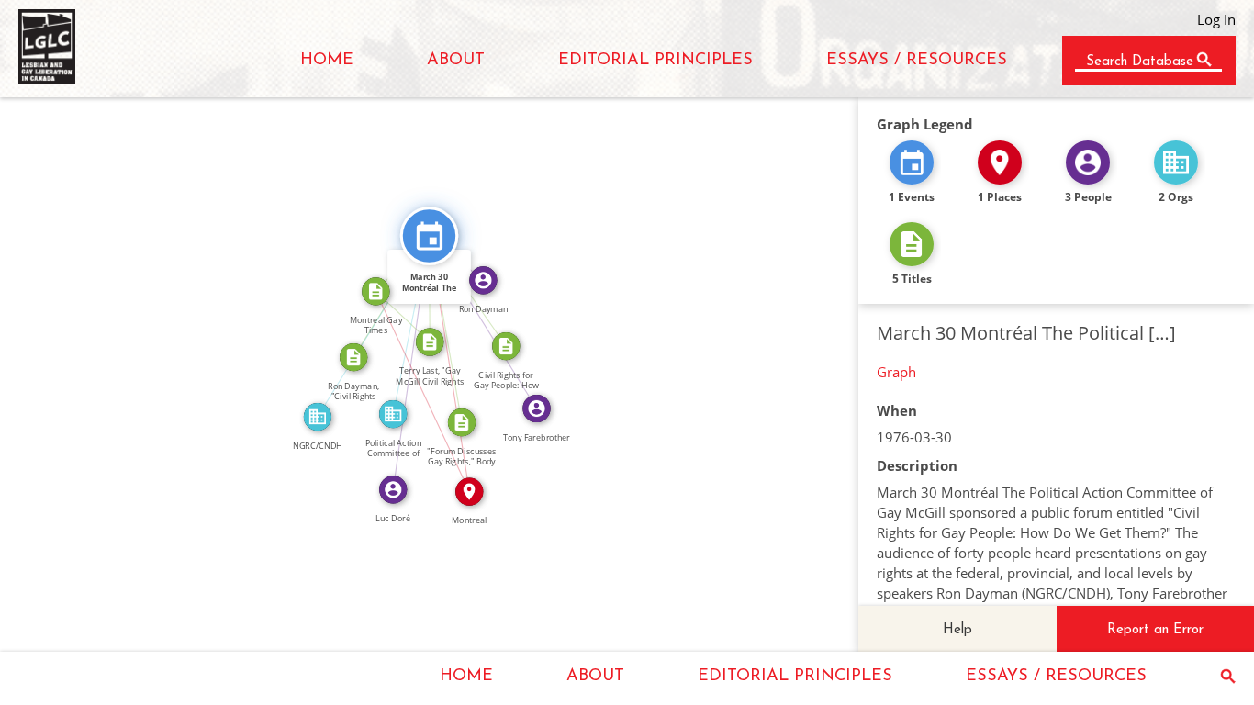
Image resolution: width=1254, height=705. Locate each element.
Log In (1216, 19)
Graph (896, 372)
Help (957, 630)
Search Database (1139, 62)
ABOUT (456, 60)
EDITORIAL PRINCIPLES (655, 60)
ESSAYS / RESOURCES (916, 60)
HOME (326, 60)
